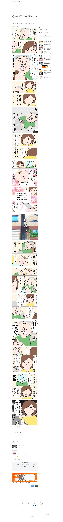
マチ (17, 452)
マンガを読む (46, 65)
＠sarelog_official (17, 213)
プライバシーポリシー (42, 504)
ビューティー (28, 502)
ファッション (23, 502)
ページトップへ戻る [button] (45, 89)
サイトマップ (34, 502)
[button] (19, 1)
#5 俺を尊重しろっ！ (15, 440)
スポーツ (28, 511)
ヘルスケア (23, 511)
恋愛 (22, 504)
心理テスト (23, 512)
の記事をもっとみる (19, 459)
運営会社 (40, 502)
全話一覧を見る (35, 447)
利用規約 (40, 503)
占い (27, 512)
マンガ (28, 503)
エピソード (23, 503)
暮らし (28, 504)
